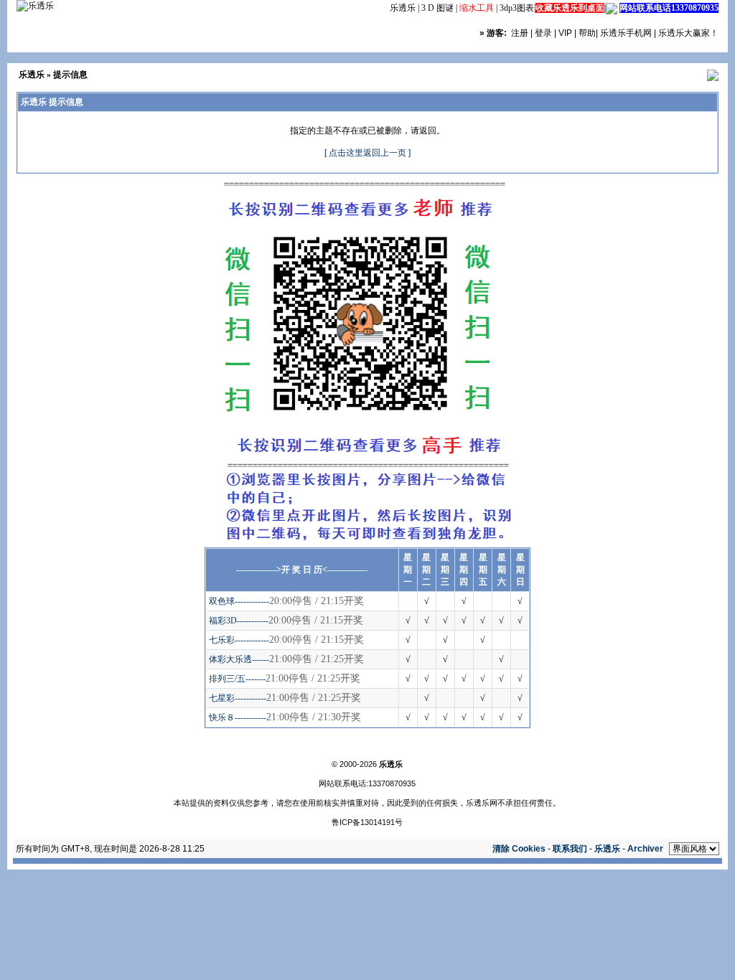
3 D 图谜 (437, 8)
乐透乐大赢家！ (688, 33)
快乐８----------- (237, 717)
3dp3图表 (517, 8)
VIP (565, 33)
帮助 (587, 33)
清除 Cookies (519, 849)
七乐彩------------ (239, 640)
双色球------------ (239, 601)
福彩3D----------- (238, 621)
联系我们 (570, 849)
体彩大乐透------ (239, 659)
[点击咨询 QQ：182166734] (611, 8)
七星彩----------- (237, 698)
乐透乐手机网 (626, 33)
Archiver (645, 849)
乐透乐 (403, 8)
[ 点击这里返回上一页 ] (367, 153)
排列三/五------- (237, 679)
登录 (543, 33)
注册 (519, 33)
